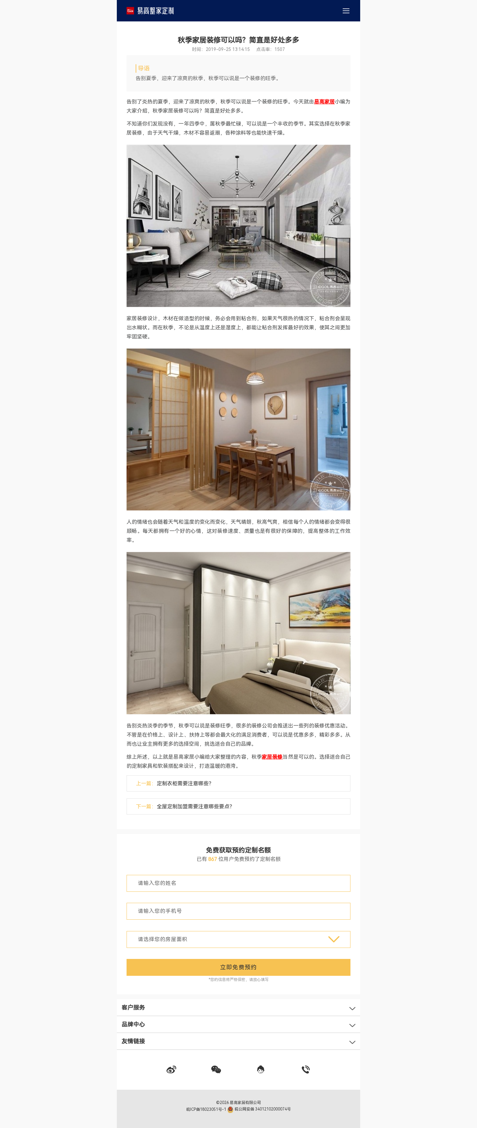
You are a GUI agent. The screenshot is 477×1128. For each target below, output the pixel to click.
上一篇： (175, 783)
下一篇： (185, 806)
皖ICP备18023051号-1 (206, 1109)
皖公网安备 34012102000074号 (262, 1109)
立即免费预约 (238, 967)
